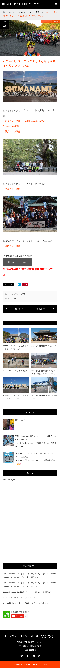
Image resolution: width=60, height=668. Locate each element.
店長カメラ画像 (12, 121)
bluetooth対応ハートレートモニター (17, 603)
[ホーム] (4, 11)
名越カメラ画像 (12, 189)
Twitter (21, 655)
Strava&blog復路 (11, 126)
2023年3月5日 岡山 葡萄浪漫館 (15, 371)
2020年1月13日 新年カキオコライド (44, 347)
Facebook (27, 655)
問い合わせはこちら (17, 262)
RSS (39, 655)
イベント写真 (13, 298)
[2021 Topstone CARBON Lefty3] (43, 309)
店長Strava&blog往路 (35, 121)
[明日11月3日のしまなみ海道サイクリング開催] (16, 309)
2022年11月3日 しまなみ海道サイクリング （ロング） (15, 396)
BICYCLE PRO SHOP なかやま (20, 3)
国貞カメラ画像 (12, 131)
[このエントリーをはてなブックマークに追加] (19, 285)
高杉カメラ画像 (12, 246)
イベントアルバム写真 (50, 21)
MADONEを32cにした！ (12, 597)
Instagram (33, 655)
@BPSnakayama (9, 480)
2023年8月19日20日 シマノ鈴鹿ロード (44, 396)
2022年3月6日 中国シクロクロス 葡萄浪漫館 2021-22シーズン (44, 372)
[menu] (55, 4)
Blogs (11, 12)
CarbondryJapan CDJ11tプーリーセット (19, 592)
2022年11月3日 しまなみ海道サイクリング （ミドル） (15, 347)
